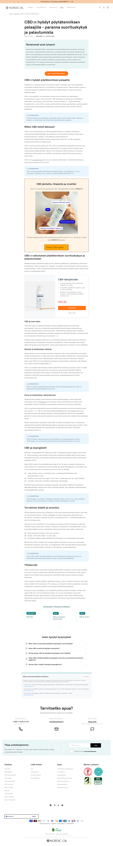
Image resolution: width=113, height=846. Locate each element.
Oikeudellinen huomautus (44, 823)
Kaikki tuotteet (8, 797)
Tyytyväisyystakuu (62, 787)
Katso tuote (72, 313)
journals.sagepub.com (29, 686)
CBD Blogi (17, 14)
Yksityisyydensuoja (61, 823)
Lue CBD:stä (61, 772)
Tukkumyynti (35, 772)
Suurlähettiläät (35, 778)
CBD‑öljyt (7, 769)
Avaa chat (92, 721)
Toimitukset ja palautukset (65, 769)
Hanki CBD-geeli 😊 (56, 247)
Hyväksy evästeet (70, 823)
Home (11, 14)
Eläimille (7, 790)
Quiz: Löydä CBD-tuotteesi (56, 73)
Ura (32, 769)
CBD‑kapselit (8, 772)
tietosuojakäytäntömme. (90, 751)
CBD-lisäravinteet (9, 781)
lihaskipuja (42, 402)
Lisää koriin (72, 308)
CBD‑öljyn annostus (63, 781)
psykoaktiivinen (37, 160)
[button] (31, 7)
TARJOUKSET (8, 793)
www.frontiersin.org (28, 690)
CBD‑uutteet (8, 778)
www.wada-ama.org (28, 695)
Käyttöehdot (53, 823)
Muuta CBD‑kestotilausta (64, 778)
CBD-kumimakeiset (10, 775)
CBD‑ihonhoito (8, 784)
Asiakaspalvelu (61, 775)
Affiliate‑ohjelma (36, 775)
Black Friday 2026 (9, 800)
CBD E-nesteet (8, 787)
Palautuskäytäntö (62, 784)
